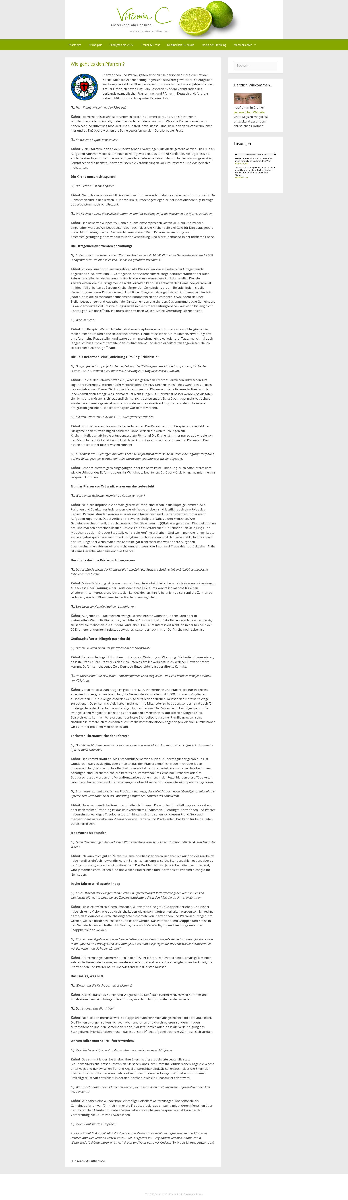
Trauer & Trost (150, 45)
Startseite (75, 45)
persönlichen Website (249, 112)
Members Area (243, 45)
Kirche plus (95, 45)
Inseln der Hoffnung (214, 45)
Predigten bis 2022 (121, 45)
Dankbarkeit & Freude (180, 45)
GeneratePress (193, 1194)
